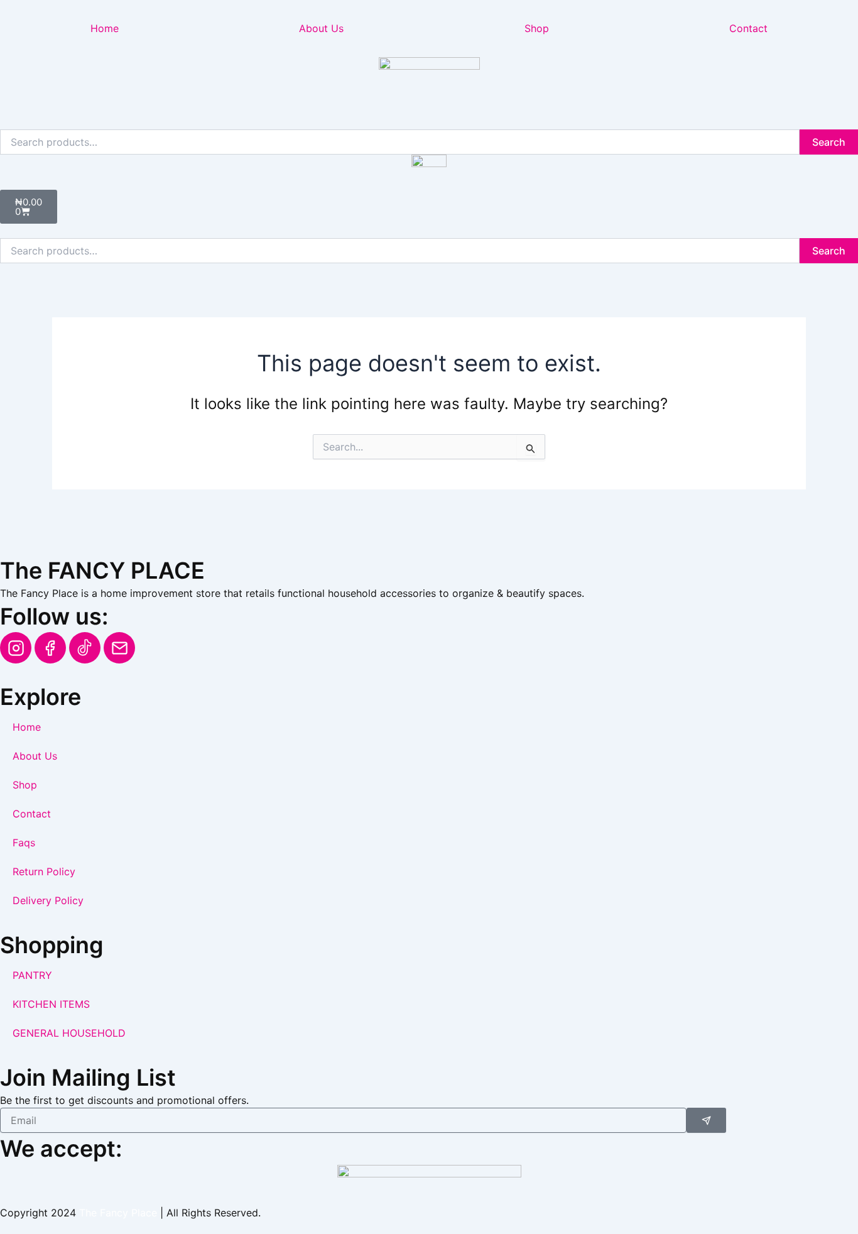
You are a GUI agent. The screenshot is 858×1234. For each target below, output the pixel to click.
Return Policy (44, 871)
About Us (321, 28)
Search (828, 142)
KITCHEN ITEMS (51, 1004)
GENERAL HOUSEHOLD (69, 1033)
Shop (536, 28)
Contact (32, 813)
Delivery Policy (48, 900)
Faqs (24, 842)
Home (104, 28)
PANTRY (32, 975)
